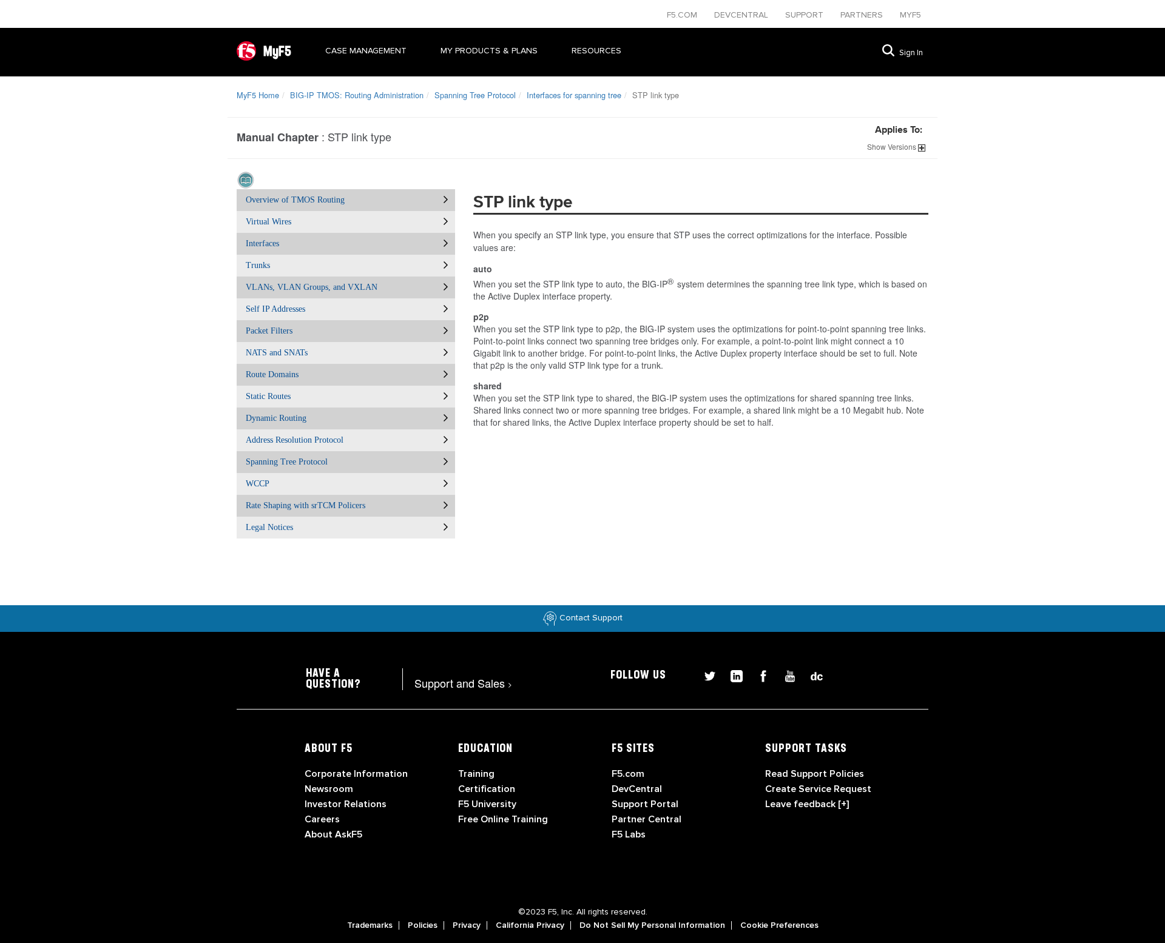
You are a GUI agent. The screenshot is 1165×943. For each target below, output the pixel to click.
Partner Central (646, 819)
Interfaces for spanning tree (574, 95)
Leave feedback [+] (807, 804)
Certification (486, 789)
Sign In (911, 53)
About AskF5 (333, 834)
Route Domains (272, 374)
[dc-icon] (811, 674)
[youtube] (785, 674)
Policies (422, 925)
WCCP (257, 483)
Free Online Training (503, 819)
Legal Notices (269, 527)
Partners (862, 15)
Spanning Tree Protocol (475, 95)
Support (805, 15)
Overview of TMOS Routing (295, 199)
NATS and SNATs (277, 352)
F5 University (487, 804)
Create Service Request (818, 789)
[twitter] (705, 674)
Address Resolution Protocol (294, 440)
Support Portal (645, 804)
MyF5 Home (258, 95)
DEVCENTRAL (742, 15)
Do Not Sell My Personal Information (652, 925)
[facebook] (758, 674)
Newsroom (329, 789)
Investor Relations (346, 804)
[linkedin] (731, 674)
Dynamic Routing (276, 418)
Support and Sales (463, 682)
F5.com (683, 15)
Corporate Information (356, 774)
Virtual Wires (268, 221)
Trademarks (370, 925)
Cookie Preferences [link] (779, 925)
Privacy (467, 925)
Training (476, 774)
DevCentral (637, 789)
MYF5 (910, 15)
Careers (322, 819)
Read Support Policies (814, 774)
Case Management (366, 50)
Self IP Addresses (275, 309)
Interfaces (262, 243)
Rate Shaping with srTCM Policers (305, 505)
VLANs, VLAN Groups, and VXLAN (311, 287)
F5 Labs (629, 834)
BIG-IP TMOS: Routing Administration (357, 95)
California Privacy (530, 925)
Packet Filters (269, 330)
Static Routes (268, 396)
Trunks (258, 265)
